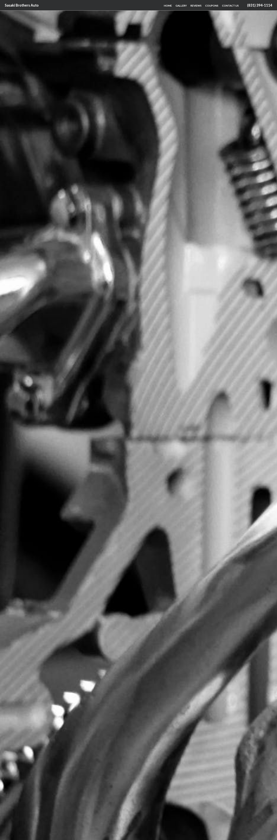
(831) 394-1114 (259, 5)
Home (168, 5)
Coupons (211, 5)
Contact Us (230, 5)
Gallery (181, 5)
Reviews (195, 5)
